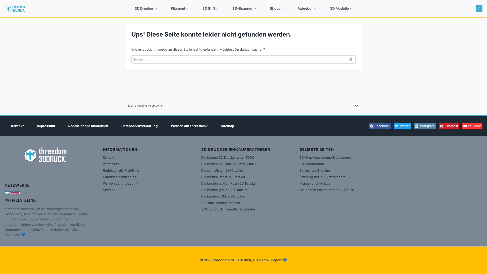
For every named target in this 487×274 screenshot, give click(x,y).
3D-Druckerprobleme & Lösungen (325, 157)
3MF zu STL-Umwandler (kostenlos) (229, 209)
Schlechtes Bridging (315, 170)
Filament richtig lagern (316, 183)
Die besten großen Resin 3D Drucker (229, 183)
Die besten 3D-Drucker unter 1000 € (229, 164)
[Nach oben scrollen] (477, 259)
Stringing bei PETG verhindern (322, 177)
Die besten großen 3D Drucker (224, 190)
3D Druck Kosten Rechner (220, 203)
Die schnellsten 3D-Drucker (222, 170)
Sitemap (227, 126)
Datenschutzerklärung (139, 126)
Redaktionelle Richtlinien (88, 126)
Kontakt (17, 126)
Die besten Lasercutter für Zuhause (327, 190)
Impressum (46, 126)
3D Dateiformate (312, 164)
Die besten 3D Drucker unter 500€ (227, 157)
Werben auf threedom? (189, 126)
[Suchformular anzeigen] (479, 8)
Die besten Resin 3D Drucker (223, 177)
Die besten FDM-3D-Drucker (223, 196)
